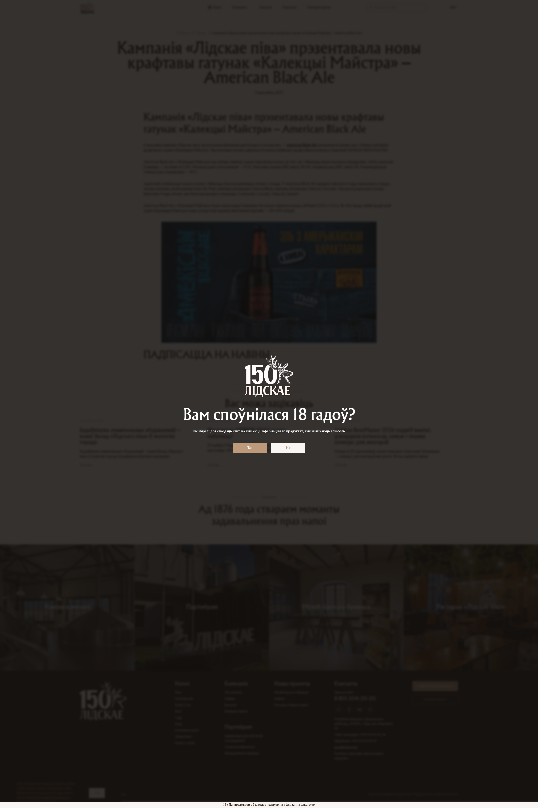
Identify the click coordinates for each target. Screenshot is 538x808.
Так (249, 448)
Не (288, 448)
